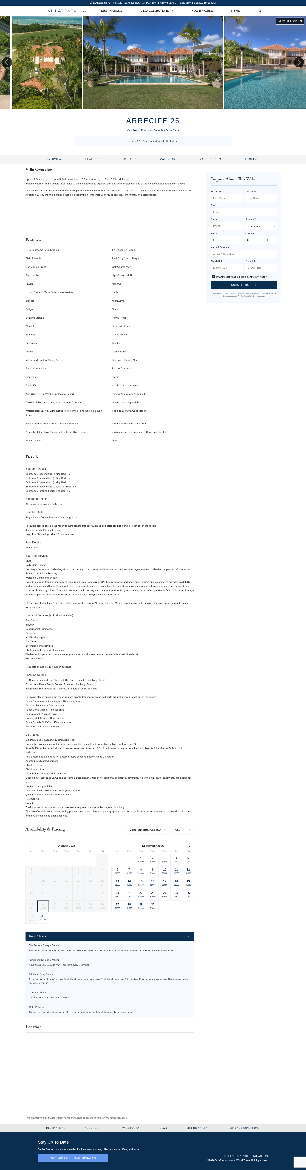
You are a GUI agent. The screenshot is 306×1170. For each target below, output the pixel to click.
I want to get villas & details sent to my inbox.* (241, 276)
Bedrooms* (250, 219)
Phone (214, 219)
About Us (91, 1128)
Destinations (111, 10)
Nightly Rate (217, 261)
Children (249, 233)
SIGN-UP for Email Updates (73, 1158)
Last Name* (251, 191)
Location (252, 159)
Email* (214, 205)
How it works (202, 10)
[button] (244, 285)
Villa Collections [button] (154, 10)
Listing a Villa (197, 1128)
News (235, 10)
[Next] (299, 62)
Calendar (167, 159)
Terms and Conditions (243, 1128)
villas (105, 1149)
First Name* (216, 191)
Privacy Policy (129, 1128)
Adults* (214, 233)
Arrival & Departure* (220, 247)
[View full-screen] (290, 21)
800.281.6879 (101, 2)
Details (130, 159)
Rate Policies (210, 159)
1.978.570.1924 (259, 1156)
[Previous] (7, 62)
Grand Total (251, 261)
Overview (53, 159)
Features (92, 159)
